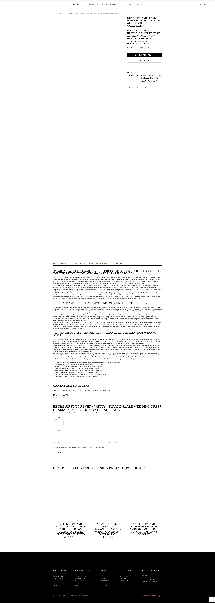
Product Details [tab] (78, 263)
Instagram (124, 576)
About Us (56, 574)
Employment (58, 583)
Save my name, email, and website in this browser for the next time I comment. (79, 447)
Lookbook (57, 585)
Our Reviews (58, 578)
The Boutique (58, 576)
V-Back (152, 82)
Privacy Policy (104, 580)
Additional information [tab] (99, 263)
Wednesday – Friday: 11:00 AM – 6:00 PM (150, 578)
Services (79, 574)
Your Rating (57, 417)
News (77, 585)
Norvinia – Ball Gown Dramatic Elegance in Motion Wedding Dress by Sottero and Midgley (107, 530)
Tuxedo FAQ (102, 578)
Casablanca (146, 76)
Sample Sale (80, 578)
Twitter (123, 578)
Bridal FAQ (102, 576)
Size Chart (79, 580)
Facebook (124, 574)
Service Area (80, 576)
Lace (152, 77)
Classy (155, 76)
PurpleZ (159, 596)
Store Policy (103, 585)
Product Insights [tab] (60, 263)
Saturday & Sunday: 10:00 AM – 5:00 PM (150, 582)
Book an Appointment (144, 55)
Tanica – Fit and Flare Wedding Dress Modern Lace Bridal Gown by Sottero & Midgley (144, 529)
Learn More (147, 48)
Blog (77, 583)
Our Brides (57, 580)
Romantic (154, 79)
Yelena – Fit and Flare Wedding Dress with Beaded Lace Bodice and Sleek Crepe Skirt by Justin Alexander (70, 530)
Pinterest (124, 580)
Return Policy (103, 583)
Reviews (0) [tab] (117, 263)
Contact (101, 574)
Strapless (145, 80)
